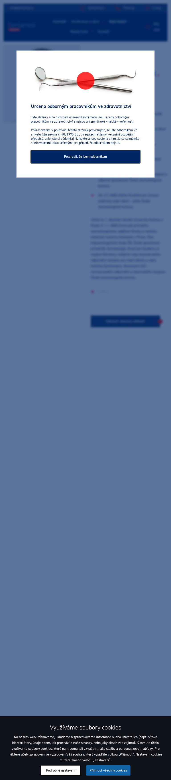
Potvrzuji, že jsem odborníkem (85, 156)
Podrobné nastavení (60, 770)
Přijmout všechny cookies (108, 770)
